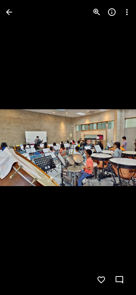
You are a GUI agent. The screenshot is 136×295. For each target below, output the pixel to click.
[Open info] (111, 12)
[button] (21, 147)
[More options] (126, 12)
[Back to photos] (9, 12)
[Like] (101, 279)
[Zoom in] (96, 12)
